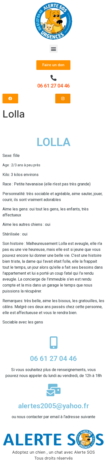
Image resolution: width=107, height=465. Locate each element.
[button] (54, 49)
